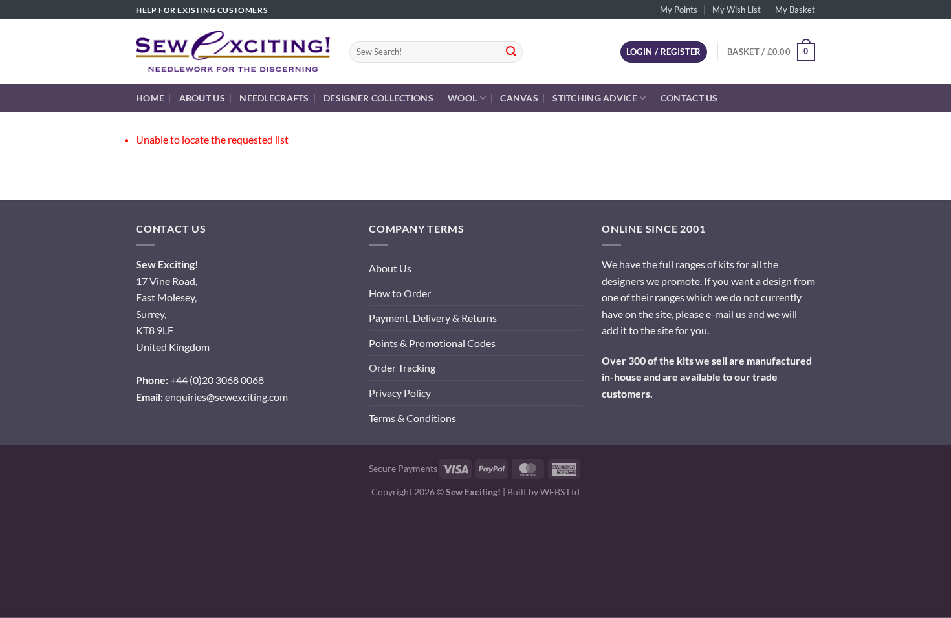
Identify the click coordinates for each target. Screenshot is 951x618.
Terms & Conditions (412, 418)
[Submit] (511, 52)
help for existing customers (201, 10)
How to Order (400, 293)
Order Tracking (402, 367)
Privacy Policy (400, 393)
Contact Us (689, 97)
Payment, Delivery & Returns (433, 318)
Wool (462, 97)
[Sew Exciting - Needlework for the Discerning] (233, 51)
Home (150, 97)
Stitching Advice (594, 97)
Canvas (519, 97)
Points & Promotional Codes (432, 343)
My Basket (795, 10)
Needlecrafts (274, 97)
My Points (678, 10)
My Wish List (736, 10)
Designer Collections (378, 97)
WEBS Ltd (560, 491)
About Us (202, 97)
